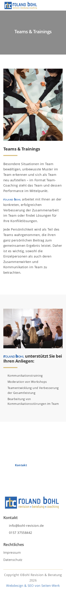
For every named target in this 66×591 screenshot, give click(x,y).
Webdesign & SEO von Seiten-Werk (33, 585)
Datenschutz (12, 560)
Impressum (12, 552)
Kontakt (21, 465)
